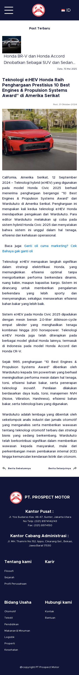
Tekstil (8, 617)
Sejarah (9, 577)
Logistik (9, 637)
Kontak (49, 611)
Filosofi (9, 571)
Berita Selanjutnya (59, 468)
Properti (9, 643)
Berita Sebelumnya (19, 468)
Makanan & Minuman (17, 630)
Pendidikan (11, 624)
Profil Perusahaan (15, 583)
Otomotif (10, 611)
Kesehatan (11, 649)
